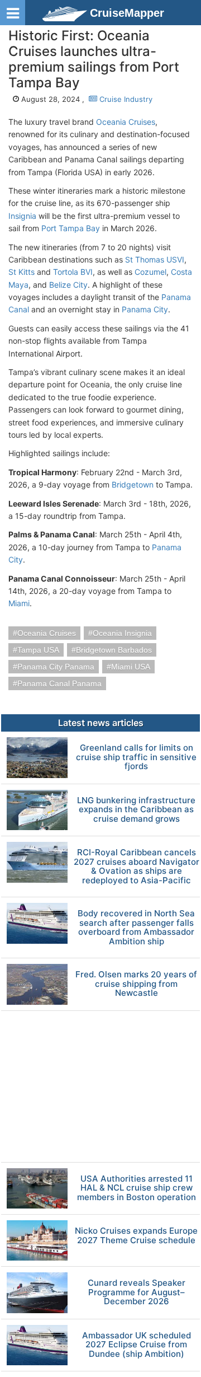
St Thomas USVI (154, 259)
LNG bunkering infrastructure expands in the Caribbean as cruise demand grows (136, 810)
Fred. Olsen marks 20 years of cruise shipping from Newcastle (136, 984)
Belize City (68, 284)
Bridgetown (133, 484)
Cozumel (150, 272)
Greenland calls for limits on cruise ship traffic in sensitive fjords (136, 757)
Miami (19, 603)
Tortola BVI (73, 272)
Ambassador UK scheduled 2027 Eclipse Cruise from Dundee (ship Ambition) (136, 1345)
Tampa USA (38, 649)
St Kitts (21, 272)
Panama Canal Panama (59, 683)
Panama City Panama (55, 666)
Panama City (145, 309)
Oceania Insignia (122, 633)
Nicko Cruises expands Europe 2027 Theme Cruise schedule (136, 1235)
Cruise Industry (124, 99)
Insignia (22, 216)
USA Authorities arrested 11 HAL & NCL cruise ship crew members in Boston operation (136, 1188)
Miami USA (130, 666)
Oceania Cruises (125, 122)
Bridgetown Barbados (114, 649)
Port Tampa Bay (70, 228)
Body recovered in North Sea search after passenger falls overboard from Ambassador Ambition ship (136, 927)
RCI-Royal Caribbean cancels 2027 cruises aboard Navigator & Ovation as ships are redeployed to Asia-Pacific (136, 866)
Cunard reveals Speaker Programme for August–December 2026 (136, 1292)
